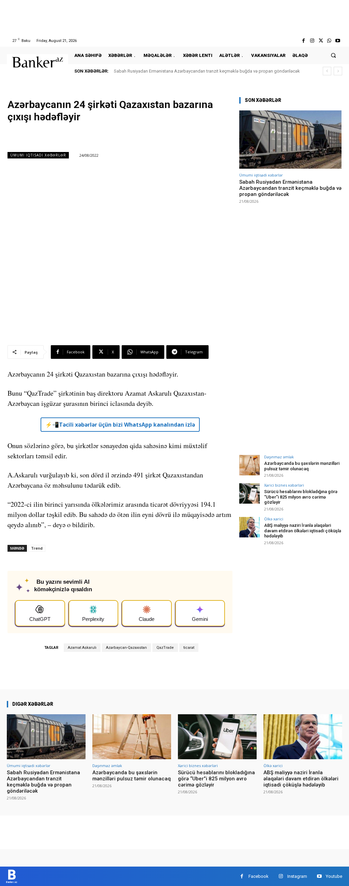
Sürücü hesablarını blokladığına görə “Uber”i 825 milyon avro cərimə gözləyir (300, 497)
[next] (338, 71)
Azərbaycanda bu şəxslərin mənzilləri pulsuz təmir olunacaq (301, 466)
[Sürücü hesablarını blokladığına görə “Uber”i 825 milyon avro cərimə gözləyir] (249, 493)
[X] (320, 40)
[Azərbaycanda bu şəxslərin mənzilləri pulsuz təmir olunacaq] (249, 465)
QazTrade (165, 647)
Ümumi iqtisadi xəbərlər (38, 155)
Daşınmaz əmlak (279, 457)
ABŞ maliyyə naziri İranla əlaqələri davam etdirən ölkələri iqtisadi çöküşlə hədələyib (302, 530)
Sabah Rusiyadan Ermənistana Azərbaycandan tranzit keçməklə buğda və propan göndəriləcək (207, 71)
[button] (333, 55)
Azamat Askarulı (82, 647)
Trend (37, 548)
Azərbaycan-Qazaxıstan (126, 647)
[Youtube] (338, 40)
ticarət (188, 647)
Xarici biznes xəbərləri (284, 485)
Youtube (334, 876)
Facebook (258, 876)
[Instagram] (312, 40)
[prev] (327, 71)
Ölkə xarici (273, 519)
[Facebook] (303, 40)
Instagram (297, 876)
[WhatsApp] (329, 40)
